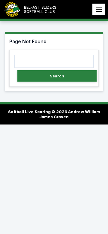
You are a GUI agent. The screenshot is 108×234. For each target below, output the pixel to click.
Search (57, 76)
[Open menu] (98, 9)
